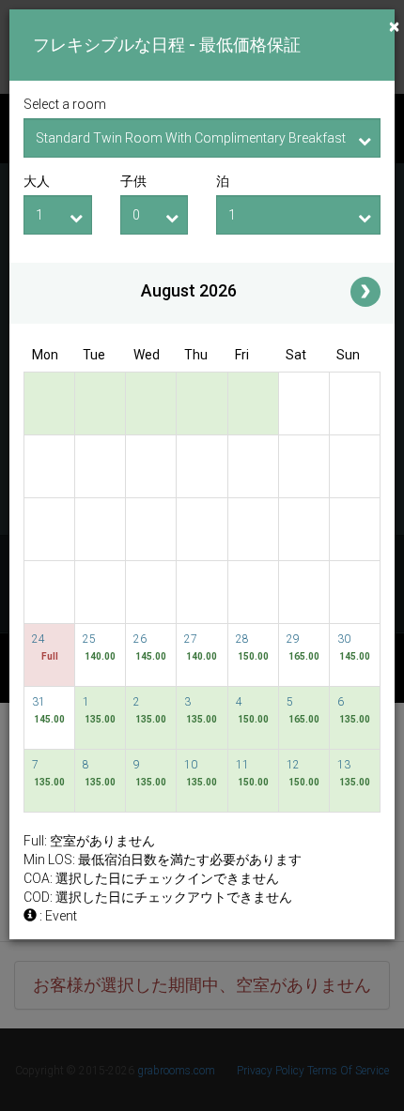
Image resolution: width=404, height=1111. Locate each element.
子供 (133, 181)
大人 (36, 181)
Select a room (64, 104)
